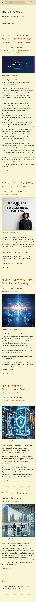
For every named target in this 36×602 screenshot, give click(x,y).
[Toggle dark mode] (32, 2)
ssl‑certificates (18, 400)
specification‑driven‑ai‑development (16, 50)
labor (16, 291)
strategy (9, 291)
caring (14, 194)
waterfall (15, 53)
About (5, 581)
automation (6, 400)
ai (9, 53)
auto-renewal (8, 461)
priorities (6, 194)
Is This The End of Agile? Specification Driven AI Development (17, 39)
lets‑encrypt (7, 403)
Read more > (6, 171)
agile (4, 53)
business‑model (11, 501)
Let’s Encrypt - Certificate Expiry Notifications (15, 389)
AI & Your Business (15, 493)
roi (20, 501)
